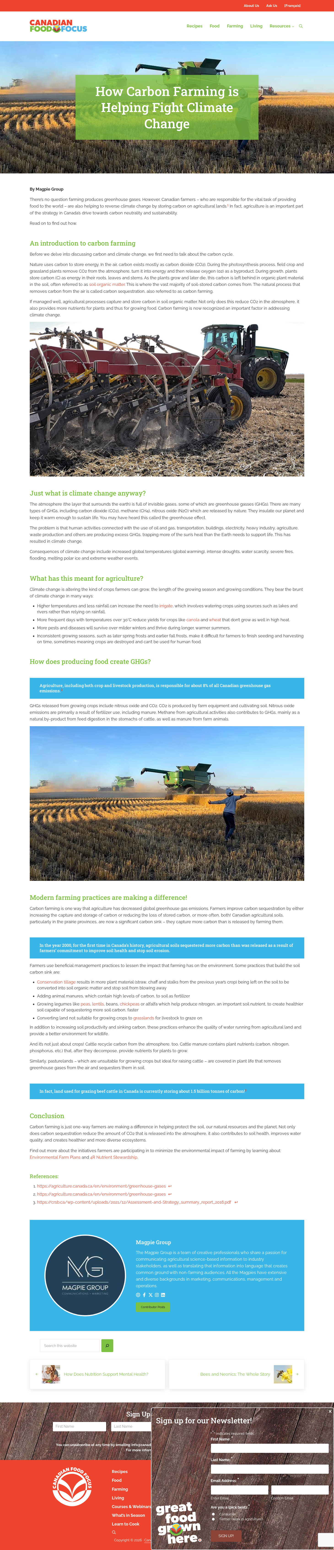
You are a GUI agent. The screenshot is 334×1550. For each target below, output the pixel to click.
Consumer (227, 1514)
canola (192, 619)
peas (85, 1004)
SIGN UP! (226, 1536)
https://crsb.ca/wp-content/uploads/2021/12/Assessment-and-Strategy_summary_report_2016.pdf (134, 1202)
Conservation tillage (57, 982)
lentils (98, 1004)
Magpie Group (153, 1242)
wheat (215, 619)
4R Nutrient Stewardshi (112, 1157)
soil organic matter (107, 284)
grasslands (143, 1018)
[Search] (107, 1345)
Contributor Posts (155, 1307)
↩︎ (170, 1186)
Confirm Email (282, 1498)
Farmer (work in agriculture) (241, 1519)
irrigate (166, 605)
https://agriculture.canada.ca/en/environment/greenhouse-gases (101, 1186)
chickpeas (130, 1004)
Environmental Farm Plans (55, 1157)
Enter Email (220, 1498)
